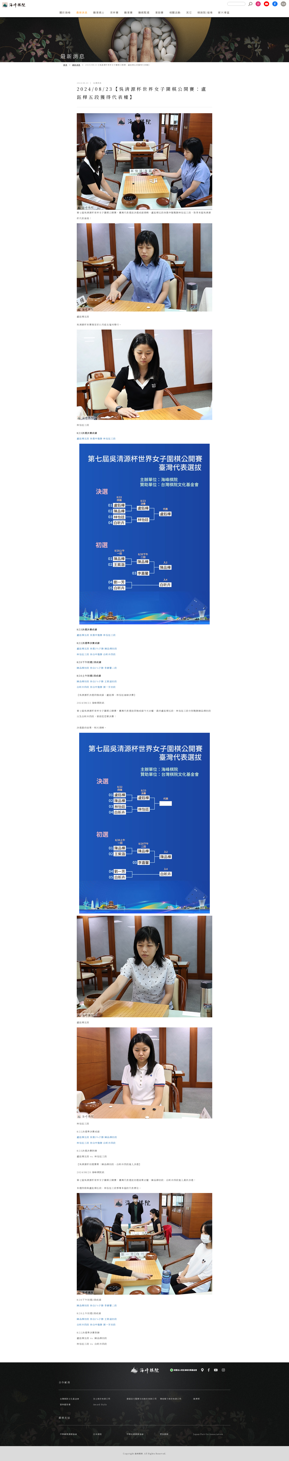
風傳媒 (196, 1398)
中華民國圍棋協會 (135, 1434)
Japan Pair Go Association (208, 1434)
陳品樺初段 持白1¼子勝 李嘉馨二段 (97, 667)
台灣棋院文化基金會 (69, 1398)
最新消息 (76, 65)
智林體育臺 (65, 1404)
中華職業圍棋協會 (68, 1434)
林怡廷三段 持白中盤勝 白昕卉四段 (96, 654)
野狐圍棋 (164, 1434)
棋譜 (283, 4)
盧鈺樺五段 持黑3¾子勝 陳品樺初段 (97, 648)
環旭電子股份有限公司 (171, 1398)
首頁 (65, 65)
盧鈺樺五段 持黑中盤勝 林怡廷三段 (96, 438)
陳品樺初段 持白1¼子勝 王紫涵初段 (97, 681)
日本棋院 (97, 1434)
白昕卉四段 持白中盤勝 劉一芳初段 (96, 686)
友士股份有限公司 (101, 1398)
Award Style (100, 1404)
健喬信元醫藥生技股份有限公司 (142, 1398)
